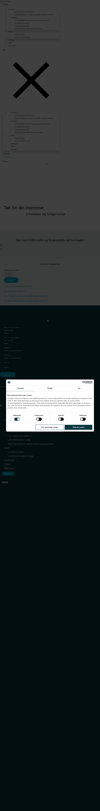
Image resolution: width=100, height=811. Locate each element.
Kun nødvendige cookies (49, 427)
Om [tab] (79, 388)
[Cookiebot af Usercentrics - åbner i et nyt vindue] (83, 382)
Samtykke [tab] (20, 388)
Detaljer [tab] (50, 388)
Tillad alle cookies (78, 427)
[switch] (39, 419)
